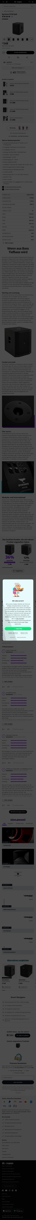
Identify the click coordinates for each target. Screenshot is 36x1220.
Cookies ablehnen (13, 633)
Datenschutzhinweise (21, 637)
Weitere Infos (24, 633)
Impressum (12, 637)
